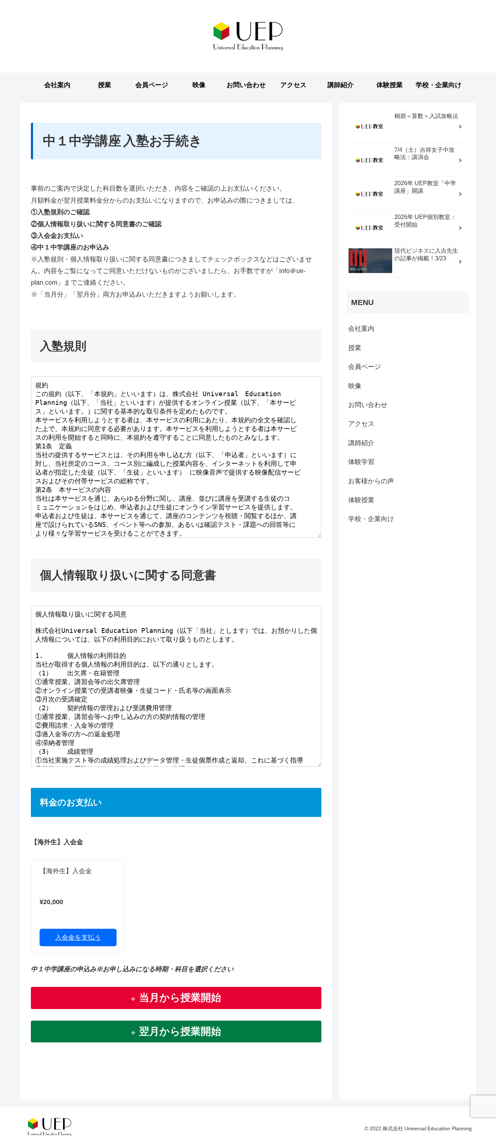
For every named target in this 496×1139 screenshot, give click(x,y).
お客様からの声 (371, 481)
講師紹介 (361, 443)
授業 (354, 347)
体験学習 (361, 461)
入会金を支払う (78, 937)
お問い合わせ (367, 404)
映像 (354, 386)
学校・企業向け (371, 518)
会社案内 (361, 329)
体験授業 (361, 500)
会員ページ (364, 366)
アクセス (361, 423)
